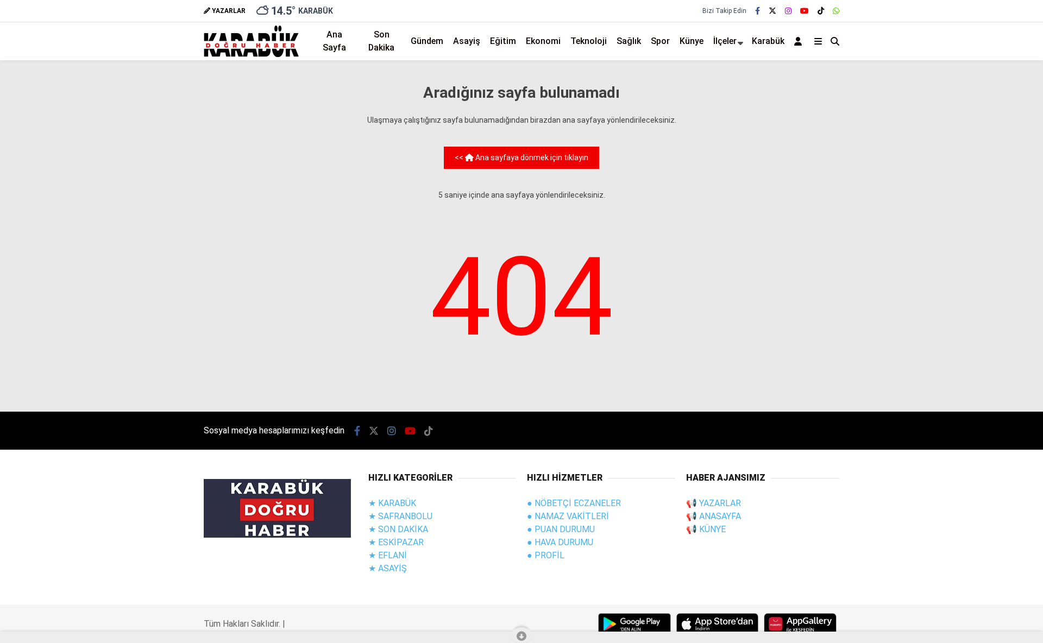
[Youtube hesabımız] (804, 11)
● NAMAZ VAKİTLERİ (568, 516)
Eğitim (503, 41)
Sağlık (629, 41)
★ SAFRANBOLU (400, 516)
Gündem (427, 41)
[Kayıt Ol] (800, 41)
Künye (691, 41)
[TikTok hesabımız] (821, 11)
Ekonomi (543, 41)
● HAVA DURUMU (560, 542)
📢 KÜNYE (706, 529)
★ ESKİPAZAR (396, 542)
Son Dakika (381, 41)
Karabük (768, 41)
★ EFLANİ (387, 555)
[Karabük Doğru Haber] (251, 54)
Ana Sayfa (334, 41)
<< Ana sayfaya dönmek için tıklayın (521, 157)
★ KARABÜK (392, 503)
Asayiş (466, 41)
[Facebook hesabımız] (757, 11)
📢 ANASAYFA (713, 516)
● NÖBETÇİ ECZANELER (574, 503)
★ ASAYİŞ (387, 568)
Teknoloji (588, 41)
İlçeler (725, 41)
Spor (660, 41)
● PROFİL (545, 555)
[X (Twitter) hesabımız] (772, 11)
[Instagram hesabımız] (788, 11)
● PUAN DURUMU (561, 529)
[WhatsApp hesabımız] (836, 11)
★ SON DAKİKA (398, 529)
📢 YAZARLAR (713, 503)
